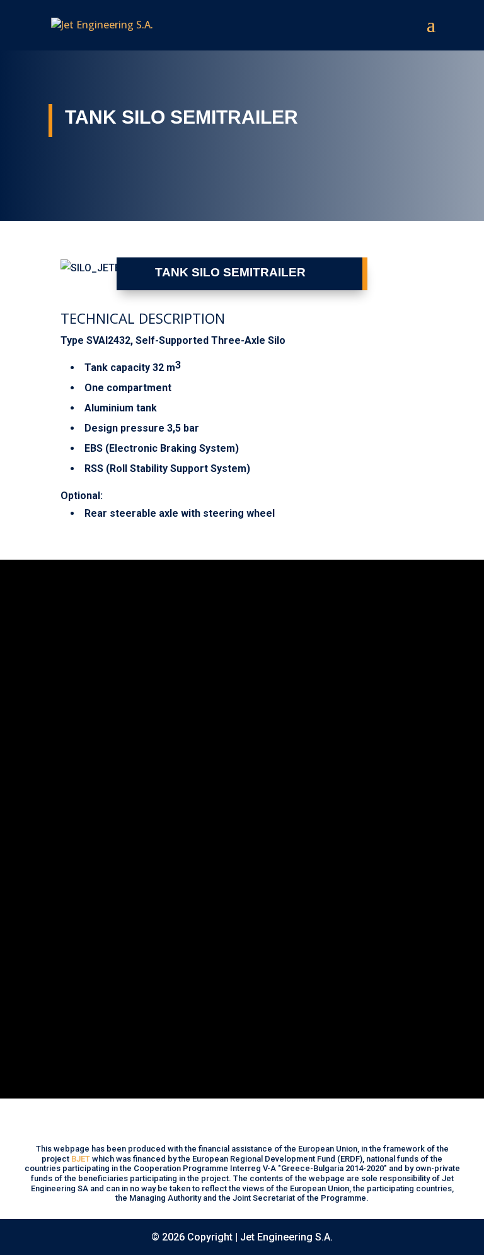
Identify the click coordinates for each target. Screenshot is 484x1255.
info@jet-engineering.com (110, 987)
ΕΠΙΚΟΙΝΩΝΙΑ (102, 1027)
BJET (80, 1159)
